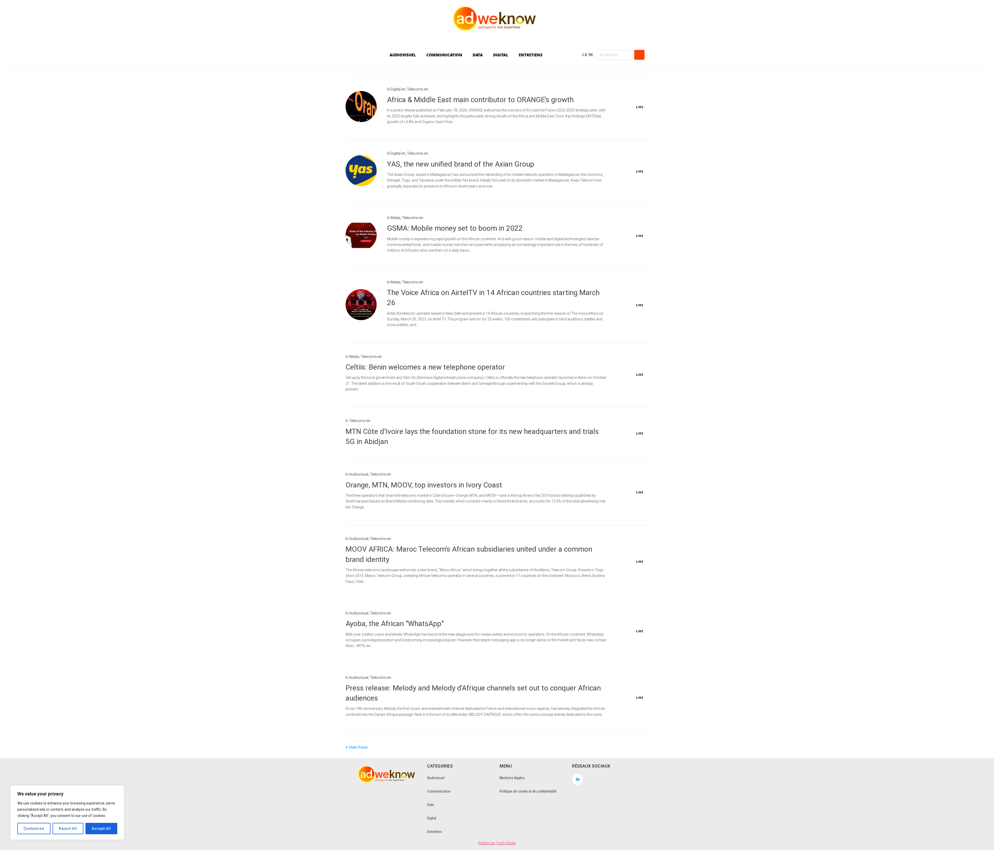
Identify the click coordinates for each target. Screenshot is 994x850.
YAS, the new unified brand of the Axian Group (460, 164)
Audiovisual (358, 474)
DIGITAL (500, 54)
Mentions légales (512, 778)
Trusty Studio (506, 843)
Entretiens (434, 832)
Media (395, 218)
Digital (431, 818)
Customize (34, 828)
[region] (67, 812)
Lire (639, 107)
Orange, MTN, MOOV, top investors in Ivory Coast (424, 485)
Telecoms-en (417, 89)
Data (430, 805)
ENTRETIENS (531, 54)
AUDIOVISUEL (403, 54)
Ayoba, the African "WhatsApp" (395, 623)
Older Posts (357, 747)
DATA (478, 54)
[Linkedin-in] (577, 779)
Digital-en (398, 89)
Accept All (101, 828)
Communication (439, 791)
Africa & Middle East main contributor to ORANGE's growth (480, 99)
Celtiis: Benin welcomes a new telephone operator (425, 367)
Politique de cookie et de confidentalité (528, 791)
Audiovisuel (435, 778)
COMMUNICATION (444, 54)
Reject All (68, 828)
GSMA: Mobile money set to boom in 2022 (455, 228)
